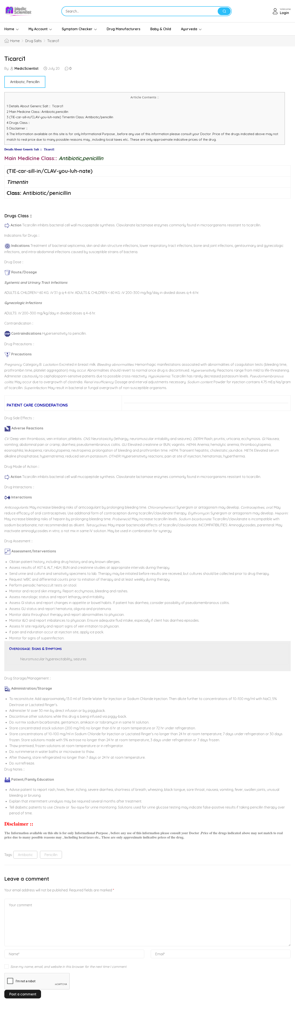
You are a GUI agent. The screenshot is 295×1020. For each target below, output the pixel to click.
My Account (38, 29)
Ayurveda (189, 29)
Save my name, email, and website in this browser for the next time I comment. (68, 967)
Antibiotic (17, 82)
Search (224, 11)
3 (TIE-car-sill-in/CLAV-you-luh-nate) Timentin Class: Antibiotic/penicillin (60, 117)
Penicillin (33, 82)
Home (9, 29)
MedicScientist (26, 68)
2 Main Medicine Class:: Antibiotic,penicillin (39, 112)
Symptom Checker (77, 29)
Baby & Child (160, 29)
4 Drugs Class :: (18, 123)
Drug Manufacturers (123, 29)
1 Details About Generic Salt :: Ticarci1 (35, 106)
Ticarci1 (14, 58)
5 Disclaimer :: (17, 128)
